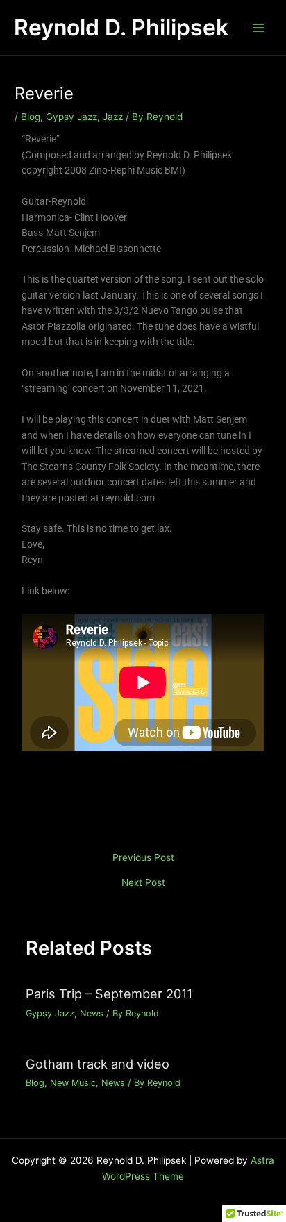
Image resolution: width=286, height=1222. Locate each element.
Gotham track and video (97, 1063)
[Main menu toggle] (258, 27)
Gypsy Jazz (71, 116)
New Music (73, 1083)
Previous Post (143, 858)
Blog (30, 116)
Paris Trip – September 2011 (109, 993)
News (91, 1013)
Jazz (113, 116)
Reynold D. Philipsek (121, 27)
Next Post (143, 883)
